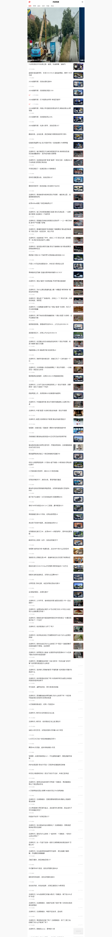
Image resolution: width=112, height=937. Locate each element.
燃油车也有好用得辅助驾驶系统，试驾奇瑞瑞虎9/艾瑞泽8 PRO (49, 489)
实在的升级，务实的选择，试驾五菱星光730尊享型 (47, 885)
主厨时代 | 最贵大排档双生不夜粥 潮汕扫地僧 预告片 (47, 419)
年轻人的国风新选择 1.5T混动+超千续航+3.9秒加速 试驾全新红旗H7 (50, 463)
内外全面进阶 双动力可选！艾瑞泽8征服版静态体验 (47, 765)
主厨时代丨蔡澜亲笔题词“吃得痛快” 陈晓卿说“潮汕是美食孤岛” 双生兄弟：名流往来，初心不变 (50, 230)
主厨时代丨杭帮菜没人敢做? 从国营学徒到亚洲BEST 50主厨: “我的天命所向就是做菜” (50, 653)
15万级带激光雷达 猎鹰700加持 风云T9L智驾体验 (46, 790)
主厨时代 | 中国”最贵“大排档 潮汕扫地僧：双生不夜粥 (48, 410)
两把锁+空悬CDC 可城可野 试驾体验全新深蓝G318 (47, 255)
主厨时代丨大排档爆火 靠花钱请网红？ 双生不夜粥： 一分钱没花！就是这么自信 (50, 368)
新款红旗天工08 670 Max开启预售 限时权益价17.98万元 (48, 566)
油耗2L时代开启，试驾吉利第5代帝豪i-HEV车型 (46, 730)
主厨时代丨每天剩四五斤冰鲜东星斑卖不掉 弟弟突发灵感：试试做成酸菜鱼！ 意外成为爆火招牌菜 (50, 153)
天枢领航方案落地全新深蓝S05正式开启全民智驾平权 (48, 436)
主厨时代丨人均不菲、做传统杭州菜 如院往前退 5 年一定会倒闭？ (50, 602)
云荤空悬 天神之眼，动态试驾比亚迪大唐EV (44, 583)
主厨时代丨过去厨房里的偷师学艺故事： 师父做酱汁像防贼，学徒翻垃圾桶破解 (49, 852)
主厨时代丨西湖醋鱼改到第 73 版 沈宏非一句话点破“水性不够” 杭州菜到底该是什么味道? (50, 662)
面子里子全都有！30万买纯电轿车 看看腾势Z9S (45, 497)
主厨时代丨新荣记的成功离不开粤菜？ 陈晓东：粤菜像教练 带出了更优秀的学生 (50, 783)
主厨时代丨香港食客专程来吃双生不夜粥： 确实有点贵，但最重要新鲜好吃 (50, 196)
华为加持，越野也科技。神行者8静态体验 (43, 687)
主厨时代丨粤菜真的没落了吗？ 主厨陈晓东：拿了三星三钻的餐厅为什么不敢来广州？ (50, 921)
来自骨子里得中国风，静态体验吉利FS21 (43, 523)
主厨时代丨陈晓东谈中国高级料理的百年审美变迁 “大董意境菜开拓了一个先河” (50, 619)
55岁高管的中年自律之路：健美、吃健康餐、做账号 (47, 64)
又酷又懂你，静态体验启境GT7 (40, 860)
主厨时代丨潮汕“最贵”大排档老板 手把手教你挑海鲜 (47, 281)
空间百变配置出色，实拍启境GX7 (41, 177)
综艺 (43, 6)
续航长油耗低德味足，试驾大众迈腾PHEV (44, 575)
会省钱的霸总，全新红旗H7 (38, 592)
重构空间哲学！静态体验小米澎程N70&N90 (44, 186)
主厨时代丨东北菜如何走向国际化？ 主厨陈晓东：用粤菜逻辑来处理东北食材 (50, 826)
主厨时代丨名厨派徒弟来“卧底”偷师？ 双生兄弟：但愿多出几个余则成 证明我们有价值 (50, 161)
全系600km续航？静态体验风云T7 (41, 203)
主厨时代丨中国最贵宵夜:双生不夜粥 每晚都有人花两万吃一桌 (50, 403)
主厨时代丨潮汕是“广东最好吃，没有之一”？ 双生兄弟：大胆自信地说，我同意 (50, 299)
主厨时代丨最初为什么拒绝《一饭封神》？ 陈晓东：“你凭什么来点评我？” (50, 835)
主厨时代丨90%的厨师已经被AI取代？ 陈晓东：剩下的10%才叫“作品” (50, 895)
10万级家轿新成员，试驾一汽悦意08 (41, 704)
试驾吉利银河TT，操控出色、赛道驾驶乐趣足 (45, 480)
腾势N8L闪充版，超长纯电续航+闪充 (42, 747)
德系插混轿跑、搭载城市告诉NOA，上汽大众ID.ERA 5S (48, 324)
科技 (52, 6)
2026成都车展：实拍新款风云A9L (41, 117)
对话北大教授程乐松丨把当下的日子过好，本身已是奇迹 (49, 773)
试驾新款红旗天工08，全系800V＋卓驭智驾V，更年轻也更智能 (50, 533)
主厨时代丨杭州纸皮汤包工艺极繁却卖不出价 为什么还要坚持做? (50, 636)
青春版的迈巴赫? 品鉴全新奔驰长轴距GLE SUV (45, 272)
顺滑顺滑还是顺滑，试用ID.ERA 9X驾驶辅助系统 (46, 376)
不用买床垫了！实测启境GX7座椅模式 (42, 169)
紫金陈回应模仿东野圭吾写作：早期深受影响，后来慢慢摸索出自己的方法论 (50, 446)
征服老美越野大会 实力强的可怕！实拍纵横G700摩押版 (48, 143)
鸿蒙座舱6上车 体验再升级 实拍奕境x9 (42, 350)
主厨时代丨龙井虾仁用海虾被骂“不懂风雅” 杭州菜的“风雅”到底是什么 (50, 671)
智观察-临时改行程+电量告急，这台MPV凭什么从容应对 (49, 549)
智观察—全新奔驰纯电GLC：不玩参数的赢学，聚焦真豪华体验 (50, 757)
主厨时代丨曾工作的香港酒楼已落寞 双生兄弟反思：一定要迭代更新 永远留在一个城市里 (50, 213)
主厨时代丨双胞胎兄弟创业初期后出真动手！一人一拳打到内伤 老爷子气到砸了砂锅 (50, 222)
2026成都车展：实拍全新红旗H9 (40, 81)
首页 (30, 6)
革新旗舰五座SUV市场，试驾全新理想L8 (43, 514)
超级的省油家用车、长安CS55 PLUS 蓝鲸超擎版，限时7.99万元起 (50, 74)
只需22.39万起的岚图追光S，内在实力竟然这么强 (46, 264)
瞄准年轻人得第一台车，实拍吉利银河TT (43, 540)
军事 (34, 6)
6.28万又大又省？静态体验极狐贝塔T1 (42, 739)
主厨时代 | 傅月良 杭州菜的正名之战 (41, 713)
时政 (48, 6)
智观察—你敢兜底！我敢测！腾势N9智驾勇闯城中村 (47, 428)
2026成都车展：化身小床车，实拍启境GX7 (44, 125)
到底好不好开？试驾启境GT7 (39, 816)
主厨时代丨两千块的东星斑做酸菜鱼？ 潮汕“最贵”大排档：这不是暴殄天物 (50, 317)
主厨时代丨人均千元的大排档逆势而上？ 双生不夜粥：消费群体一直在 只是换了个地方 (50, 386)
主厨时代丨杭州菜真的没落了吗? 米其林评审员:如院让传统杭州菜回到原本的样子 (50, 679)
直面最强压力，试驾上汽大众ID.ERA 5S (43, 333)
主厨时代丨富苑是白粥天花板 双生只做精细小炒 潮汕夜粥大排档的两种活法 (50, 248)
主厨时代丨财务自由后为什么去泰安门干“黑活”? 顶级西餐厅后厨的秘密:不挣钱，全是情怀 (50, 645)
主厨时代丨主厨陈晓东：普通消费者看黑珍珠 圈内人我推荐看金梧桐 (50, 800)
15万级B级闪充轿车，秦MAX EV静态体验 (44, 471)
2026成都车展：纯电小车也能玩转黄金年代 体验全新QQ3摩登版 (50, 109)
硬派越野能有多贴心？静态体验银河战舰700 (44, 454)
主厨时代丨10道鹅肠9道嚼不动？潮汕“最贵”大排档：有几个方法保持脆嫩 (50, 308)
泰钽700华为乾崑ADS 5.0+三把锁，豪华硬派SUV (46, 505)
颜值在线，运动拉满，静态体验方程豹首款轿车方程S (47, 134)
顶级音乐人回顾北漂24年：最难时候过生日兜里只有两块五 (49, 557)
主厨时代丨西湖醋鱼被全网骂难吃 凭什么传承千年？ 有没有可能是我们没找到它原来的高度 (50, 697)
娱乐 (39, 6)
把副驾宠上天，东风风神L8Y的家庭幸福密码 (44, 393)
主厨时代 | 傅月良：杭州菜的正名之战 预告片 (45, 721)
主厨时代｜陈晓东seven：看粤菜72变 (42, 929)
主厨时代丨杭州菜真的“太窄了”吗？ (41, 626)
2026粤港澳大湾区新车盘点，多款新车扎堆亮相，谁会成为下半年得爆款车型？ (50, 809)
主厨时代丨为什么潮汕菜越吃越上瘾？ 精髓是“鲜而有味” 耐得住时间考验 (50, 291)
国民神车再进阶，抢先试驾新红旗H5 (42, 877)
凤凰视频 (56, 2)
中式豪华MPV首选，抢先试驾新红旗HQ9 (43, 868)
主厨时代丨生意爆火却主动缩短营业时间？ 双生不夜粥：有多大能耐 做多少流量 (50, 343)
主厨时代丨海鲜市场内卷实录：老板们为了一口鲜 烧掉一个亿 (50, 360)
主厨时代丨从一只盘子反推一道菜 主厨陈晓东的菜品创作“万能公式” (50, 843)
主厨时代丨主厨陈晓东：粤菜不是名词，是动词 (45, 911)
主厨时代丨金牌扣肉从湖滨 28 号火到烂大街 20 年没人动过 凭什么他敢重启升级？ (49, 610)
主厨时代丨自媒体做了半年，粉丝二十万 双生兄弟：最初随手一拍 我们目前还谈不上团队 (50, 239)
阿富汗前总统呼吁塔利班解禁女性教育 (39, 60)
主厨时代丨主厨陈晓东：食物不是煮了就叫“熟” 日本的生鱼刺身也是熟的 (50, 904)
